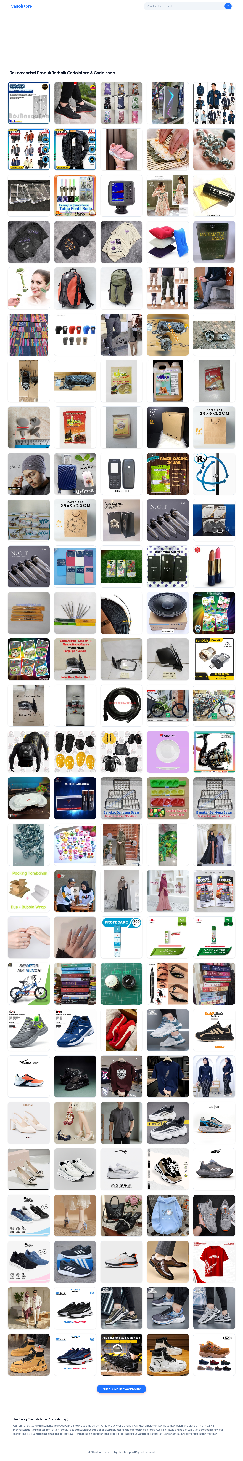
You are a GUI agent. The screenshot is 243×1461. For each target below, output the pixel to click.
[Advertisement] (116, 41)
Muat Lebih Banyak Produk (121, 1389)
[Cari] (228, 6)
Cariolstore (21, 6)
